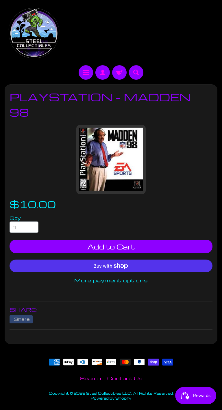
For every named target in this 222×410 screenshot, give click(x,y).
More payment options (111, 280)
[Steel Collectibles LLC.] (34, 33)
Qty (15, 218)
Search (90, 378)
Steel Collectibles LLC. (109, 393)
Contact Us (124, 378)
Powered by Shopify (111, 398)
